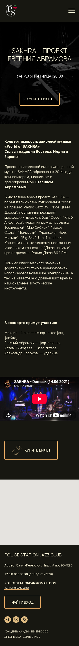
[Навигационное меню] (71, 11)
